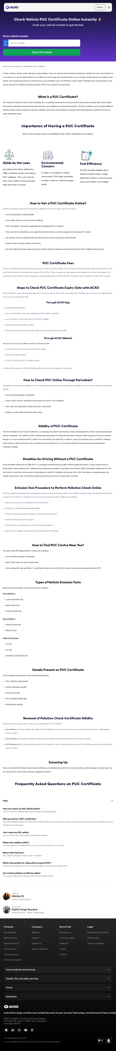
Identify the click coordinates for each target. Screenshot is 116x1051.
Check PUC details (42, 52)
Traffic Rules (27, 66)
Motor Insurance (15, 66)
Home (5, 66)
